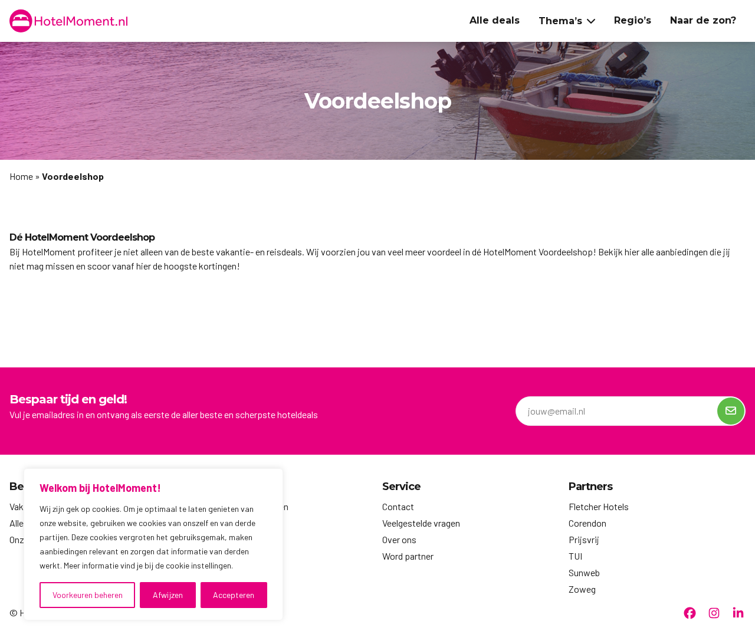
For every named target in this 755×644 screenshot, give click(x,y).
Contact (398, 506)
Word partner (408, 555)
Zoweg (582, 588)
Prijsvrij (584, 539)
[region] (153, 544)
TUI (575, 555)
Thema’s (560, 21)
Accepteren (233, 595)
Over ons (399, 539)
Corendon (587, 522)
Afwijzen (168, 595)
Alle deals (495, 20)
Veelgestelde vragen (421, 522)
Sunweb (584, 572)
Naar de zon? (703, 20)
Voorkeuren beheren (87, 595)
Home (21, 176)
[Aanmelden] (730, 411)
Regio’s (632, 20)
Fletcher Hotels (599, 506)
